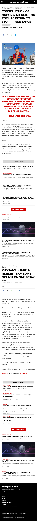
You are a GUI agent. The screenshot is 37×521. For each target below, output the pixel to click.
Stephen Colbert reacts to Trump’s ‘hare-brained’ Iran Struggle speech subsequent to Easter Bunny (18, 199)
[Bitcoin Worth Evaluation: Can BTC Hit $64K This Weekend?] (18, 229)
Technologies (7, 173)
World (5, 184)
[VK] (19, 35)
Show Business (7, 165)
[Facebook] (3, 35)
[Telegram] (15, 35)
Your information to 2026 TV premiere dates (18, 166)
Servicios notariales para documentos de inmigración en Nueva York (17, 186)
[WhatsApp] (11, 35)
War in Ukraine (10, 7)
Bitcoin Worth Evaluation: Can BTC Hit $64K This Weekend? (17, 175)
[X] (7, 35)
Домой (3, 7)
